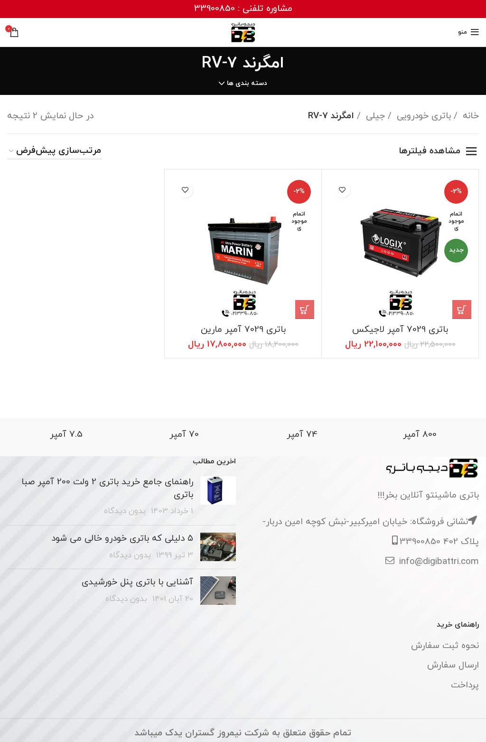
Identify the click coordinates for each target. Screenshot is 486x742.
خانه (469, 116)
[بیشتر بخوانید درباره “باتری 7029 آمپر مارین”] (304, 309)
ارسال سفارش (453, 665)
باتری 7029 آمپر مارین (243, 329)
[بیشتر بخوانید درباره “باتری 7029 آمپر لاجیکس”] (461, 309)
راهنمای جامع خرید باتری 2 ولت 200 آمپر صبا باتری (107, 488)
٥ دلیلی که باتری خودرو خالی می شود (122, 538)
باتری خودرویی (422, 116)
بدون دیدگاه (125, 511)
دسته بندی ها (247, 83)
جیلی (374, 116)
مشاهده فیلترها (429, 151)
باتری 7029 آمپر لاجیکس (400, 329)
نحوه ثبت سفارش (445, 645)
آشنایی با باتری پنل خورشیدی (137, 582)
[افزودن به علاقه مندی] (342, 189)
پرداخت (465, 685)
